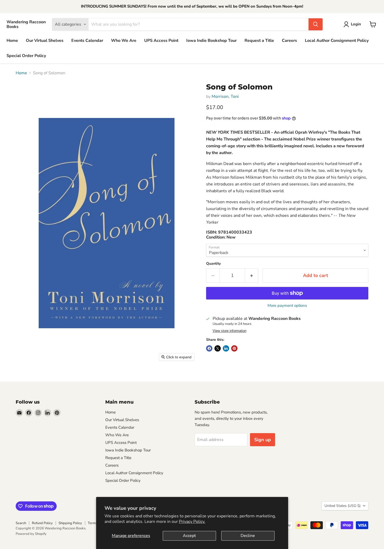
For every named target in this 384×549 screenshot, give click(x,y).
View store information (229, 331)
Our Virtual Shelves (44, 40)
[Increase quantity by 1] (251, 275)
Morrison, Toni (225, 96)
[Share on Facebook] (209, 348)
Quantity (213, 264)
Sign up (262, 440)
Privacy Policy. (192, 521)
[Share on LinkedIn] (226, 348)
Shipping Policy (70, 523)
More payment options (287, 305)
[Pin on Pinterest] (234, 348)
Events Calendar (87, 40)
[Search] (316, 24)
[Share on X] (217, 348)
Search (21, 523)
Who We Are (123, 40)
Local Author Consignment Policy (337, 40)
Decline (248, 536)
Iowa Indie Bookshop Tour (211, 40)
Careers (289, 40)
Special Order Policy (26, 56)
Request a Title (259, 40)
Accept (189, 536)
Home (12, 40)
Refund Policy (42, 523)
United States (342, 505)
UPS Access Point (161, 40)
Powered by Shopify (31, 533)
